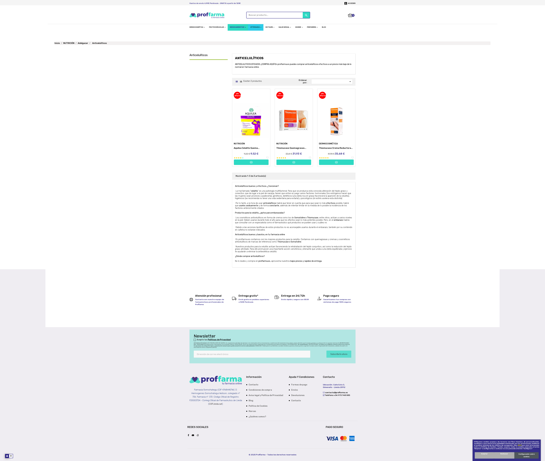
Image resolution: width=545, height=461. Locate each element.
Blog (251, 400)
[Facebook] (189, 435)
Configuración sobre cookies (526, 455)
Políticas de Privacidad (219, 340)
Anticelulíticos (198, 55)
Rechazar (504, 454)
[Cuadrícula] (236, 81)
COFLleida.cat (215, 404)
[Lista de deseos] (267, 157)
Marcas (252, 411)
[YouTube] (194, 435)
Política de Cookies (258, 406)
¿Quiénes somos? (257, 416)
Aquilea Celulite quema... (246, 148)
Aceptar (484, 454)
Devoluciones (298, 395)
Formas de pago (299, 385)
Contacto (253, 385)
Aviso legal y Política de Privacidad (266, 395)
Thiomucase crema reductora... (336, 148)
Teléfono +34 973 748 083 (337, 395)
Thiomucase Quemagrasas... (291, 148)
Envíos (294, 390)
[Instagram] (198, 435)
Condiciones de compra (260, 390)
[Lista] (241, 81)
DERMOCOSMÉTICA (328, 144)
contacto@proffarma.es (336, 392)
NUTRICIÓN (239, 144)
